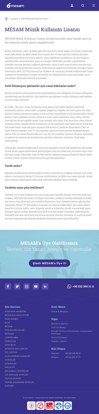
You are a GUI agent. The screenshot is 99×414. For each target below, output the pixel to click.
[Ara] (82, 5)
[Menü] (93, 5)
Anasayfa (14, 19)
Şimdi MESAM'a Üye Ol (49, 263)
